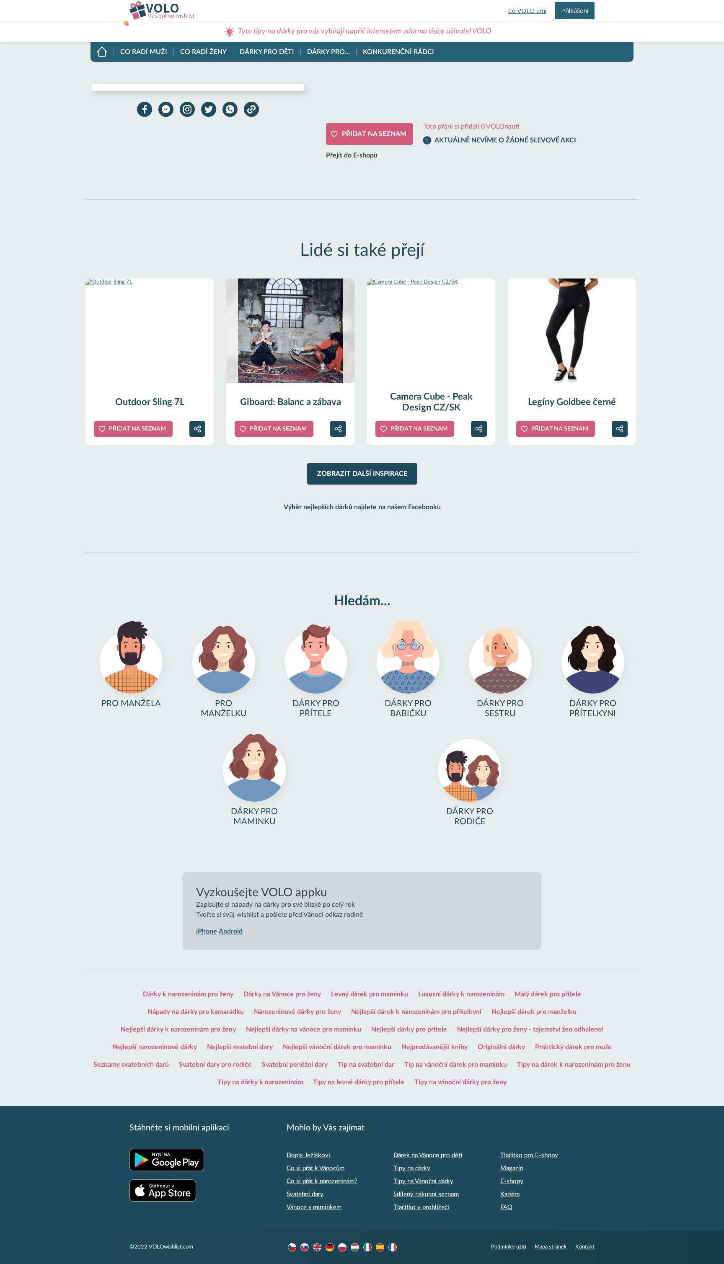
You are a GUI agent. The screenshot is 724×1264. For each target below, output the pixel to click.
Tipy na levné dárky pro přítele (358, 1082)
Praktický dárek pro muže (573, 1047)
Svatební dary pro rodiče (215, 1064)
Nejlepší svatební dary (240, 1047)
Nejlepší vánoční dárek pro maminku (337, 1047)
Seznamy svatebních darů (131, 1064)
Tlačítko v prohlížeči (421, 1207)
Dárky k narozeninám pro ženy (188, 994)
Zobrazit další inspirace (362, 473)
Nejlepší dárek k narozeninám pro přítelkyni (416, 1012)
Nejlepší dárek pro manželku (534, 1012)
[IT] (367, 1247)
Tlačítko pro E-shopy (529, 1155)
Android (231, 931)
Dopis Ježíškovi (308, 1155)
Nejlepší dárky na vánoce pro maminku (303, 1029)
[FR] (392, 1247)
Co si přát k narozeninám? (322, 1181)
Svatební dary (305, 1194)
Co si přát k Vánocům (315, 1168)
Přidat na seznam (374, 134)
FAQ (506, 1207)
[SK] (304, 1247)
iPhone (206, 931)
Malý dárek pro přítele (548, 994)
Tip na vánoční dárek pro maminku (455, 1064)
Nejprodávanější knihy (434, 1047)
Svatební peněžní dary (295, 1064)
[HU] (355, 1247)
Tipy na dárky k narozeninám (260, 1082)
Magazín (511, 1168)
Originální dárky (501, 1047)
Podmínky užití (508, 1247)
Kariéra (510, 1194)
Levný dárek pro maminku (369, 994)
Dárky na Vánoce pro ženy (282, 994)
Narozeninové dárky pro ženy (297, 1012)
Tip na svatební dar (366, 1064)
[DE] (330, 1247)
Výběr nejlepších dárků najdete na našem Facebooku (362, 507)
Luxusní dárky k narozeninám (461, 994)
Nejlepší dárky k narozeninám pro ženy (178, 1029)
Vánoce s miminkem (314, 1207)
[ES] (380, 1247)
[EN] (317, 1247)
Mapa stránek (551, 1247)
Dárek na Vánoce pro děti (427, 1155)
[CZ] (292, 1247)
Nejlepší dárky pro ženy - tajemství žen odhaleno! (530, 1029)
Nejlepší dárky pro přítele (409, 1029)
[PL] (342, 1247)
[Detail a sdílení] (197, 429)
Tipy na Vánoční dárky (423, 1181)
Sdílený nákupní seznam (426, 1194)
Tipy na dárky (411, 1168)
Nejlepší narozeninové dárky (154, 1047)
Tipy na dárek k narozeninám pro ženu (574, 1064)
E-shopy (511, 1181)
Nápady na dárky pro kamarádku (195, 1012)
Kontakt (585, 1247)
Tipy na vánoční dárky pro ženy (460, 1082)
